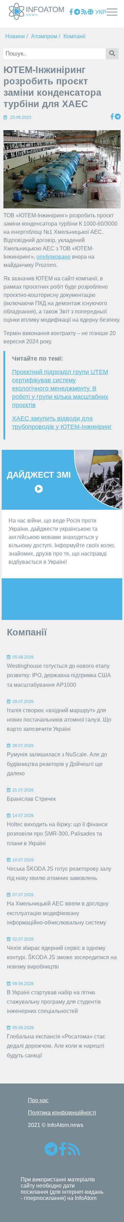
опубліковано (54, 257)
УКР (99, 12)
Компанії (74, 36)
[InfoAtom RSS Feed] (84, 12)
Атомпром (44, 36)
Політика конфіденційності (62, 1113)
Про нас (38, 1100)
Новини (15, 36)
